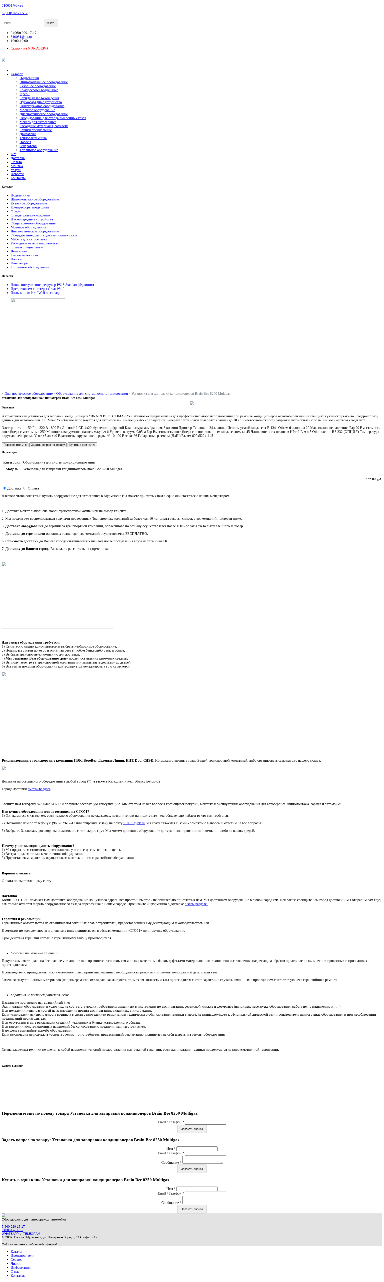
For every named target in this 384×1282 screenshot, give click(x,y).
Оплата (16, 162)
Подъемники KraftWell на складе (35, 293)
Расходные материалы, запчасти (44, 126)
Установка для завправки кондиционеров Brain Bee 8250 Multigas (180, 393)
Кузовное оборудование (38, 86)
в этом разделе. (196, 904)
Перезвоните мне (15, 444)
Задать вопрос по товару (48, 444)
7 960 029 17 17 (13, 1226)
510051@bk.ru (12, 5)
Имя (171, 1148)
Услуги (16, 170)
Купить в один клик (82, 444)
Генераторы (28, 146)
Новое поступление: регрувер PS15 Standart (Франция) (52, 285)
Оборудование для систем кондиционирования (92, 393)
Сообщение (171, 1162)
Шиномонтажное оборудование (44, 82)
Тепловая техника (33, 138)
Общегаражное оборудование (42, 106)
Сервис (16, 1259)
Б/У (13, 154)
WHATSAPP (10, 1233)
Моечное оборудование (37, 110)
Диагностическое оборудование (44, 114)
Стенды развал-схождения (39, 98)
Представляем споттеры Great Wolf (37, 289)
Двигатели (28, 134)
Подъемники (29, 78)
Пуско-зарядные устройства (41, 102)
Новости (17, 174)
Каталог (17, 74)
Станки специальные (36, 130)
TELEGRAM (31, 1233)
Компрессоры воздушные (39, 90)
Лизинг (16, 1263)
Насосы (25, 142)
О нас (15, 1271)
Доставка (18, 158)
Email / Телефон (171, 1122)
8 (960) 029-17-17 (15, 13)
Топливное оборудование (39, 150)
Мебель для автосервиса (38, 122)
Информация (20, 1267)
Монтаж (17, 166)
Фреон (25, 94)
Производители (22, 1255)
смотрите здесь (39, 789)
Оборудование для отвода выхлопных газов (53, 118)
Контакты (18, 178)
